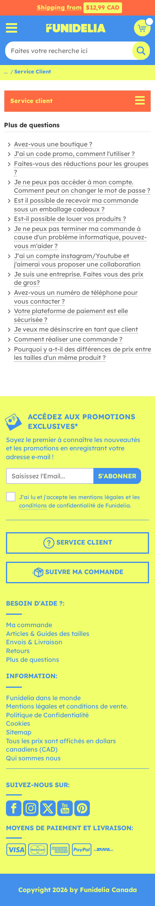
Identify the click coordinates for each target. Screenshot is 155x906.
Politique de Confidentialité (47, 715)
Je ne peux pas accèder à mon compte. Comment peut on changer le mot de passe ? (82, 186)
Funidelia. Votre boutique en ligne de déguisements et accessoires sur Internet (76, 28)
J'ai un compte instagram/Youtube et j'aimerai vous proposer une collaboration (77, 260)
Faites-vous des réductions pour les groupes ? (81, 168)
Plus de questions (32, 659)
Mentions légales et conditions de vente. (67, 706)
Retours (18, 651)
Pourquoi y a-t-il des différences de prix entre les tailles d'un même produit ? (82, 353)
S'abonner (117, 476)
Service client (31, 101)
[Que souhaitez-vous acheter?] (11, 28)
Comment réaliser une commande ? (68, 339)
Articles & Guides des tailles (47, 634)
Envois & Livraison (34, 642)
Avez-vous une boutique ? (53, 144)
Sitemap (18, 732)
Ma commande (29, 625)
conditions (33, 505)
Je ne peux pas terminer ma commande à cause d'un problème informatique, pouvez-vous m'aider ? (80, 237)
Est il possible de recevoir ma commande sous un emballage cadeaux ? (76, 204)
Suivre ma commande (83, 572)
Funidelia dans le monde (43, 698)
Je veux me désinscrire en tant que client (76, 329)
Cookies (18, 723)
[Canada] (13, 809)
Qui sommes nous (33, 758)
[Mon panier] (142, 28)
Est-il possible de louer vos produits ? (70, 219)
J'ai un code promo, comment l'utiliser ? (74, 154)
